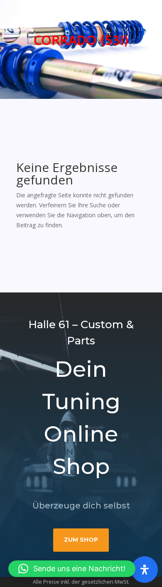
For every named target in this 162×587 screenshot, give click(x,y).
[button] (71, 568)
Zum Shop (81, 539)
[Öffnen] (144, 569)
